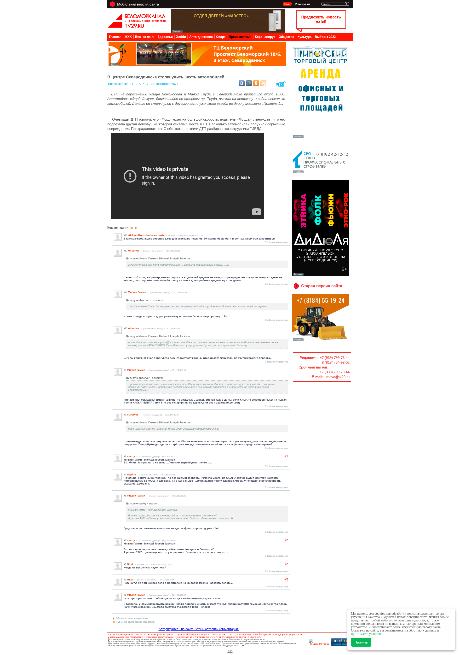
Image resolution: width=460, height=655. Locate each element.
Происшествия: (119, 84)
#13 (125, 235)
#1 (125, 595)
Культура (304, 37)
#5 (125, 496)
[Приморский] (320, 137)
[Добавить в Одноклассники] (256, 83)
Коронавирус (265, 37)
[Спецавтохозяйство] (320, 340)
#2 (125, 580)
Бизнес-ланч (144, 37)
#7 (125, 456)
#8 (125, 415)
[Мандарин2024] (197, 65)
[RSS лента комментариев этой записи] (132, 228)
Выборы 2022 (325, 37)
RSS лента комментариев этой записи (135, 622)
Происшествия (240, 37)
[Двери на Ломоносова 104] (228, 31)
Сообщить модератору (276, 242)
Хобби (181, 37)
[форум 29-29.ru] (320, 172)
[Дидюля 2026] (320, 275)
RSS (230, 651)
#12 (125, 251)
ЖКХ (128, 37)
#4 (125, 540)
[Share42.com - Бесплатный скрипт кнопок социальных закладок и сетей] (263, 83)
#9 (125, 370)
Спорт (220, 37)
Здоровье (165, 37)
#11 (125, 292)
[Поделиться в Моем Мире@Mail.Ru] (249, 83)
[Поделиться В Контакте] (242, 83)
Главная (115, 37)
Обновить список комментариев (132, 618)
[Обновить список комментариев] (136, 228)
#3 (125, 564)
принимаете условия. (366, 634)
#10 (125, 328)
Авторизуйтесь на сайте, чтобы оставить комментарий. (199, 629)
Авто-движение (201, 37)
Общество (286, 37)
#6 (125, 475)
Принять (361, 642)
